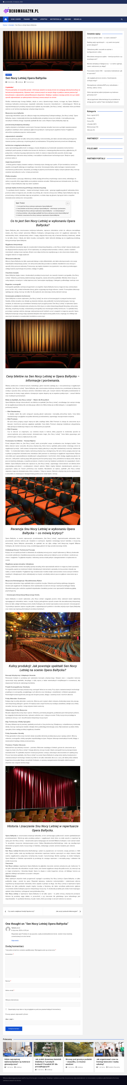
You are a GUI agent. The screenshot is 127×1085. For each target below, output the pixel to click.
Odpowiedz (15, 940)
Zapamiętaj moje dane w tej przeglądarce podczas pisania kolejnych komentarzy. (34, 1009)
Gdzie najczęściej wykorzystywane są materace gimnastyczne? (17, 1061)
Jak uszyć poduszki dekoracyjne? (67, 911)
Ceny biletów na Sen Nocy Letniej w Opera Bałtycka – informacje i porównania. (41, 208)
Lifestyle (43, 19)
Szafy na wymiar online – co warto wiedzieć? (102, 38)
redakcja (20, 82)
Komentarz (9, 954)
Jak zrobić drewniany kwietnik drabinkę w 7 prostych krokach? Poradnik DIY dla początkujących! (48, 1063)
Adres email (9, 990)
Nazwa (8, 981)
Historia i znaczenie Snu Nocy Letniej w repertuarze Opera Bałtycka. (38, 215)
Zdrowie (67, 19)
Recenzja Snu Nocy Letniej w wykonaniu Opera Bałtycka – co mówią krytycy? (41, 211)
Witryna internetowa (11, 1000)
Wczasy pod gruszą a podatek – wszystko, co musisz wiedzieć (79, 1061)
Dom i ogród (16, 19)
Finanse (27, 19)
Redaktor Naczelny (114, 1067)
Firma (35, 19)
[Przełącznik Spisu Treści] (66, 203)
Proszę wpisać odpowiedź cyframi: (16, 1014)
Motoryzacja (55, 19)
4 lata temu (10, 82)
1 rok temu (9, 1067)
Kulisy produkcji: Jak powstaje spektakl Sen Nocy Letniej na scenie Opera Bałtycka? (43, 213)
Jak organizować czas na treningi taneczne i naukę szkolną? (107, 1061)
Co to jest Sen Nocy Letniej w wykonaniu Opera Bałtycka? (34, 206)
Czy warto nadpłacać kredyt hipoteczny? (21, 911)
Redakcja (77, 19)
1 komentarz (30, 82)
